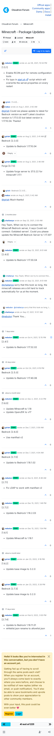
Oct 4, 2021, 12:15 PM (37, 337)
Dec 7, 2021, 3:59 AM (34, 427)
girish (8, 102)
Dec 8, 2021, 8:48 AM (37, 478)
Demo (39, 11)
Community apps (41, 8)
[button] (4, 732)
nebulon (8, 63)
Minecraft (30, 38)
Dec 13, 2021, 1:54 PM (37, 528)
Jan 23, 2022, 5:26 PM (35, 584)
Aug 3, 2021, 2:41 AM (34, 136)
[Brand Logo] (6, 10)
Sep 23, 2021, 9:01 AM (37, 250)
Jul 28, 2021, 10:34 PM (37, 63)
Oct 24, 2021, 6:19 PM (34, 368)
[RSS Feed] (39, 42)
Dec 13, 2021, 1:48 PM (37, 503)
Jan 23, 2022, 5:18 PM (35, 559)
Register (9, 714)
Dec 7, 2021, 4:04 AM (34, 453)
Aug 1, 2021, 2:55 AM (28, 107)
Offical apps (43, 5)
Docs (47, 11)
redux (7, 107)
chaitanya (9, 220)
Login (18, 714)
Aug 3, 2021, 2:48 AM (34, 162)
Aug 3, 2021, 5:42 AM (28, 195)
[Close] (49, 656)
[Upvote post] (45, 93)
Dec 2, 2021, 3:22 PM (37, 399)
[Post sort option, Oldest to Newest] (5, 51)
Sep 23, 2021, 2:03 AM (33, 220)
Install (48, 15)
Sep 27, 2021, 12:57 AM (33, 312)
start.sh (21, 79)
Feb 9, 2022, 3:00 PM (37, 615)
